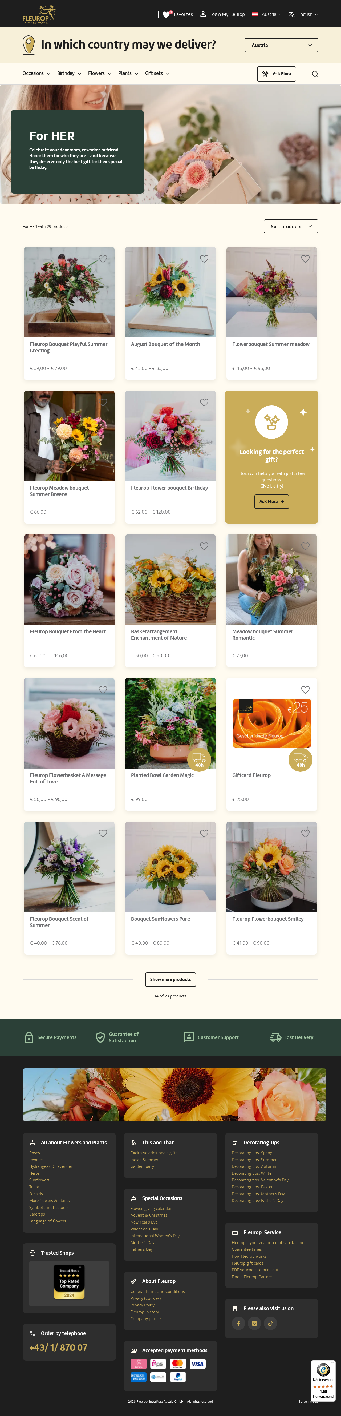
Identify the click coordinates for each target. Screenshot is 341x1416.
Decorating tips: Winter (252, 1173)
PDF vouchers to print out (255, 1270)
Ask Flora (282, 74)
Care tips (37, 1214)
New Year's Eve (144, 1222)
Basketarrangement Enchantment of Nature (159, 635)
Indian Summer (144, 1159)
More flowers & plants (49, 1200)
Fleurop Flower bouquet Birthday (169, 488)
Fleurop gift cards (247, 1263)
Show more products (170, 979)
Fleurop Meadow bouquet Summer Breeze (59, 491)
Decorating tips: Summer (254, 1159)
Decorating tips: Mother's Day (258, 1194)
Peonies (36, 1159)
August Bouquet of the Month (165, 344)
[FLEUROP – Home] (39, 14)
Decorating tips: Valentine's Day (260, 1180)
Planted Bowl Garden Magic (162, 775)
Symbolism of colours (49, 1207)
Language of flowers (47, 1221)
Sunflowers (39, 1180)
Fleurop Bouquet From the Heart (68, 632)
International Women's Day (155, 1235)
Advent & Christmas (149, 1215)
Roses (34, 1152)
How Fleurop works (249, 1256)
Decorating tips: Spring (252, 1152)
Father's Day (142, 1249)
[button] (37, 73)
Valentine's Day (144, 1229)
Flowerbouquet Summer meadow (271, 344)
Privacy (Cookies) (146, 1298)
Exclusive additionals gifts (154, 1152)
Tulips (34, 1187)
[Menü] (332, 1363)
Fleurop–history (145, 1312)
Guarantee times (247, 1249)
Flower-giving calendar (151, 1208)
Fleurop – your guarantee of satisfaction (268, 1242)
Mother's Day (142, 1242)
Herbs (34, 1173)
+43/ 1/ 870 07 (58, 1348)
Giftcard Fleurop (251, 775)
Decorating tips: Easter (252, 1187)
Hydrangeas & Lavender (50, 1166)
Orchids (36, 1194)
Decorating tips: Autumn (254, 1166)
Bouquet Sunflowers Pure (160, 919)
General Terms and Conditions (158, 1291)
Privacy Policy (143, 1305)
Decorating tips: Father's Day (257, 1200)
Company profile (146, 1318)
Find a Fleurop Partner (252, 1276)
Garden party (142, 1166)
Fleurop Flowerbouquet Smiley (268, 919)
